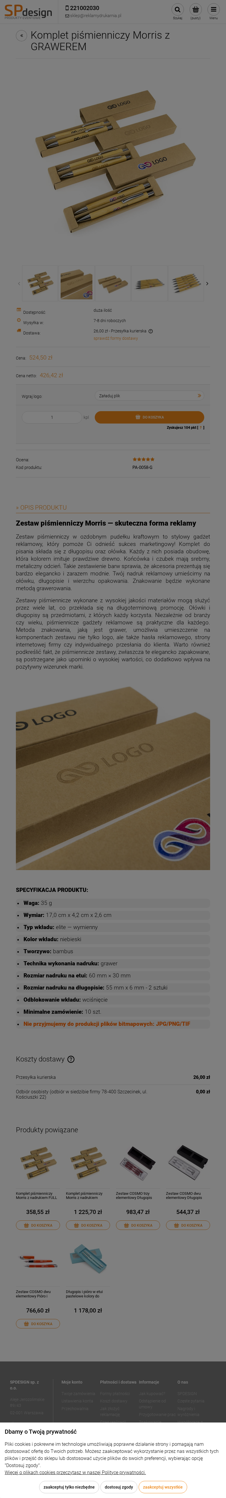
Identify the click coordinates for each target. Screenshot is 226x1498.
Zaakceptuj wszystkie (163, 1487)
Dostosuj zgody (119, 1487)
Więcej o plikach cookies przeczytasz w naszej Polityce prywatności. (75, 1472)
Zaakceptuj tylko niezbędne (69, 1487)
